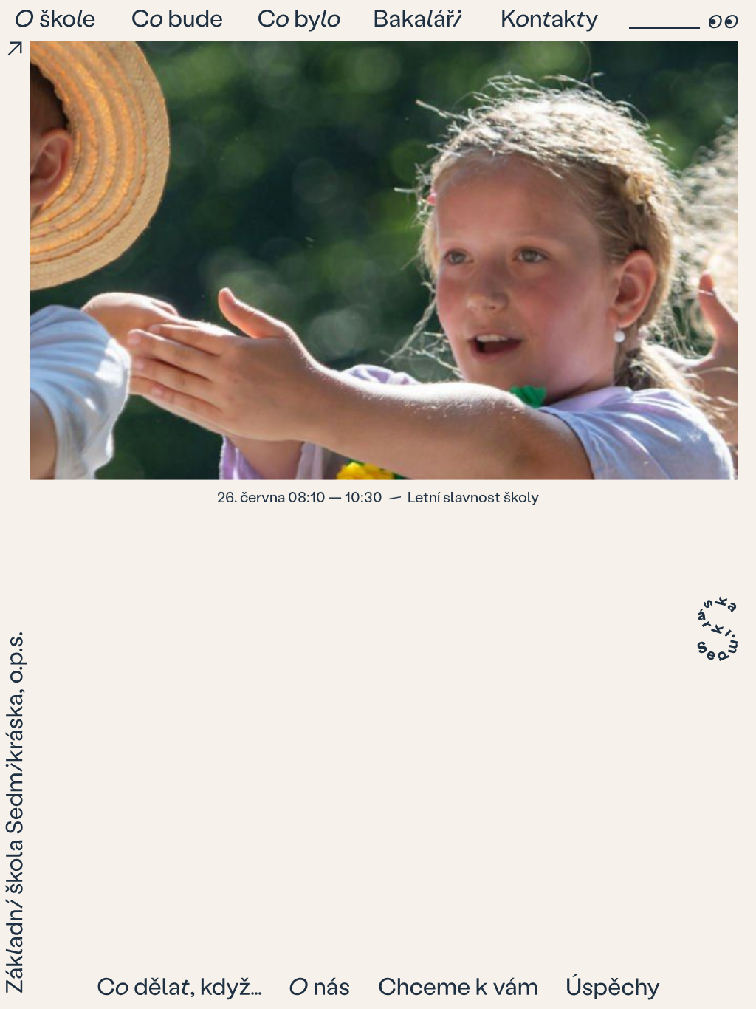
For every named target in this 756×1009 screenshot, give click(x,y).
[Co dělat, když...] (180, 987)
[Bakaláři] (421, 20)
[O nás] (319, 987)
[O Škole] (57, 20)
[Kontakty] (550, 20)
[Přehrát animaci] (15, 48)
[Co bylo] (300, 20)
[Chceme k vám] (459, 987)
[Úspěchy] (613, 987)
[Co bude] (178, 20)
